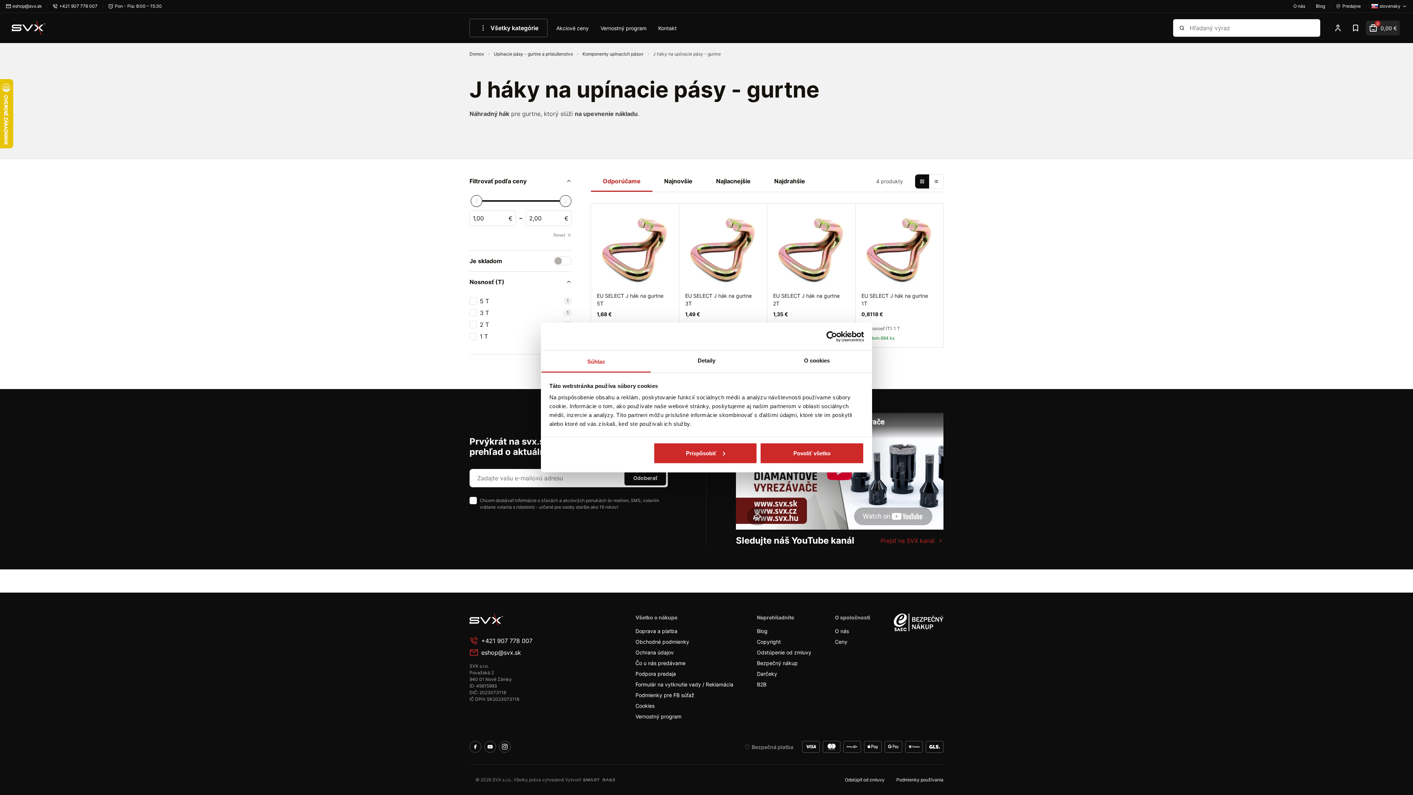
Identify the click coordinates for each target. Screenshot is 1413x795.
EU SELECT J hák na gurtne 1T (894, 300)
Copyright (769, 642)
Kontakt (667, 28)
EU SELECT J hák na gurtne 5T (630, 300)
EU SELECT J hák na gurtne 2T (806, 300)
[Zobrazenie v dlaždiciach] (922, 181)
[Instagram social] (505, 747)
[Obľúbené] (1355, 28)
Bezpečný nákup (777, 663)
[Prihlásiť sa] (1338, 28)
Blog (762, 631)
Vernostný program (624, 28)
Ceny (841, 642)
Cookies (645, 706)
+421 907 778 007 (506, 640)
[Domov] (29, 28)
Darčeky (767, 674)
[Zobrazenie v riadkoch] (936, 181)
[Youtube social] (490, 747)
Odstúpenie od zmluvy (784, 652)
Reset (559, 235)
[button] (521, 181)
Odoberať (645, 478)
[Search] (1182, 28)
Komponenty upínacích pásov (613, 54)
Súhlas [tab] (596, 361)
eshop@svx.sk (501, 652)
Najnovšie (678, 181)
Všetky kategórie (514, 28)
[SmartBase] (599, 779)
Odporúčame (622, 181)
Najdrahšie (789, 181)
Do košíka (915, 356)
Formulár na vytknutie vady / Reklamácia (684, 684)
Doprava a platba (656, 631)
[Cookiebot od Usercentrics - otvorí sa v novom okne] (832, 336)
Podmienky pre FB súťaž (664, 695)
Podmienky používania (919, 779)
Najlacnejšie (733, 181)
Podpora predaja (655, 674)
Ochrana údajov (654, 652)
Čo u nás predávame (660, 663)
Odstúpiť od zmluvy (865, 779)
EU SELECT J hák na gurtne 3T (718, 300)
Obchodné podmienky (662, 642)
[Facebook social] (475, 747)
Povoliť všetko (812, 453)
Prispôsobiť (701, 453)
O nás (842, 631)
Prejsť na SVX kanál (908, 540)
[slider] (476, 201)
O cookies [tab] (817, 360)
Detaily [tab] (707, 360)
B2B (761, 684)
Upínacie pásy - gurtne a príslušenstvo (534, 54)
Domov (477, 54)
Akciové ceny (572, 28)
